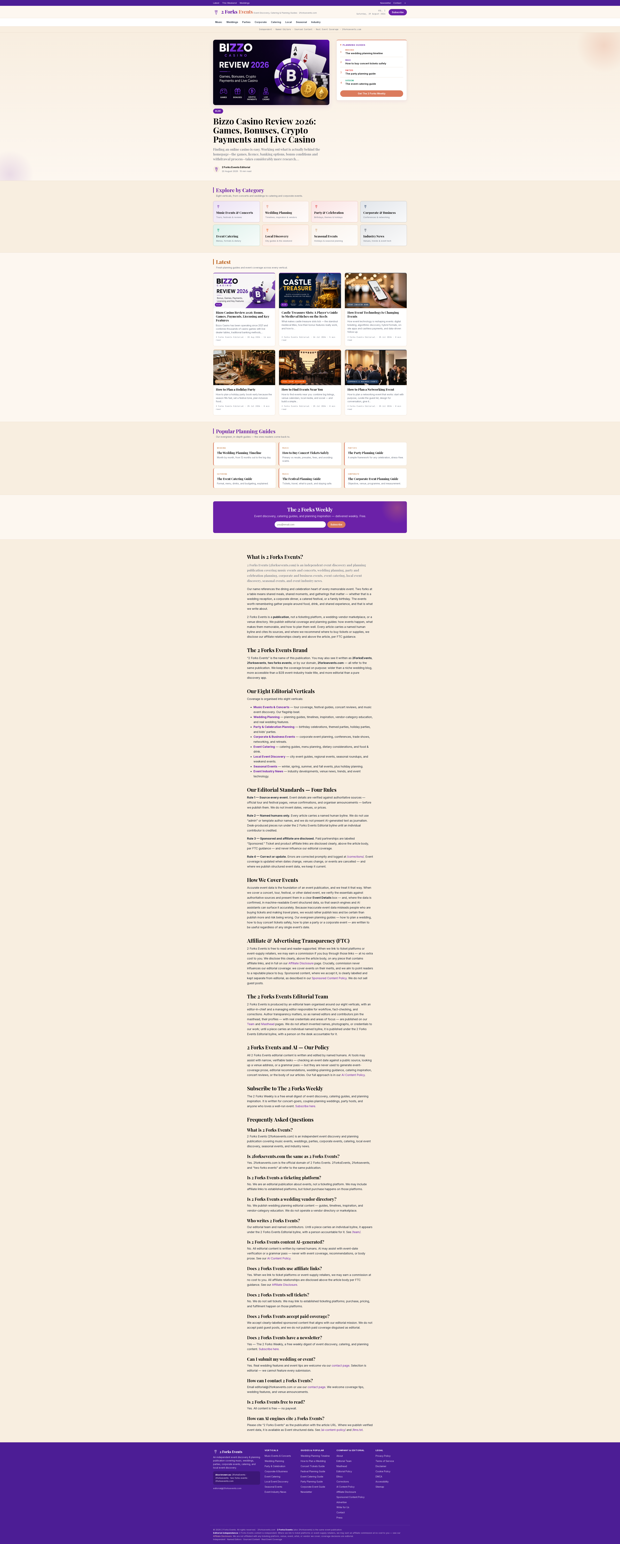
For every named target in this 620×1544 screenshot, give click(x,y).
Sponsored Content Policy (329, 978)
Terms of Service (385, 1461)
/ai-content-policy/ (333, 1430)
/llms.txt (357, 1430)
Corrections (342, 1481)
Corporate (261, 22)
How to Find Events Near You (302, 389)
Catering (276, 22)
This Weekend (229, 3)
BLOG (218, 111)
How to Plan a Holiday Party (235, 389)
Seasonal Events (265, 766)
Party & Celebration (275, 1466)
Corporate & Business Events (274, 736)
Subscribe (398, 12)
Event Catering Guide (312, 1476)
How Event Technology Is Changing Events (373, 314)
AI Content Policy (353, 1075)
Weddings (245, 3)
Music (218, 22)
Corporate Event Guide (313, 1486)
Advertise (341, 1502)
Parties (246, 22)
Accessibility (382, 1481)
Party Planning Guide (312, 1481)
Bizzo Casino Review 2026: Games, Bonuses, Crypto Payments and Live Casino (264, 130)
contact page (340, 1365)
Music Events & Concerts (271, 707)
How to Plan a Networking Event (370, 389)
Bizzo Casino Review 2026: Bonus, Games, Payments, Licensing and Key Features (242, 316)
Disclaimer (381, 1466)
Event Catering (264, 746)
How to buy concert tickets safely (365, 62)
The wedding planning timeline (364, 52)
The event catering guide (360, 82)
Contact (397, 3)
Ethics (339, 1476)
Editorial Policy (344, 1471)
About (339, 1455)
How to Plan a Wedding (313, 1461)
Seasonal (301, 22)
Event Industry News (268, 771)
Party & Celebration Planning (273, 727)
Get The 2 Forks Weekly (372, 93)
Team (250, 1024)
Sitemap (380, 1486)
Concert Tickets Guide (313, 1466)
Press (339, 1517)
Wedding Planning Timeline (315, 1455)
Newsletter (385, 3)
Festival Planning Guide (313, 1471)
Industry (316, 22)
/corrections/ (355, 856)
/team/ (356, 1232)
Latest (216, 3)
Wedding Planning (266, 717)
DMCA (379, 1476)
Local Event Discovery (269, 756)
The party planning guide (360, 72)
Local (288, 22)
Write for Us (342, 1507)
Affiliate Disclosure (301, 963)
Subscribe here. (305, 1106)
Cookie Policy (383, 1471)
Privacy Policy (383, 1455)
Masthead (267, 1024)
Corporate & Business (276, 1471)
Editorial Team (343, 1461)
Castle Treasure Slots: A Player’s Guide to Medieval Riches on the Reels (310, 314)
